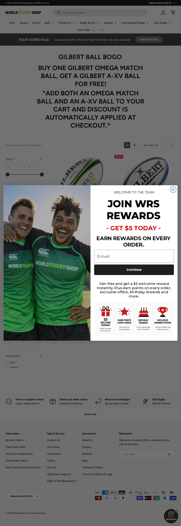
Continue (134, 270)
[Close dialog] (173, 190)
